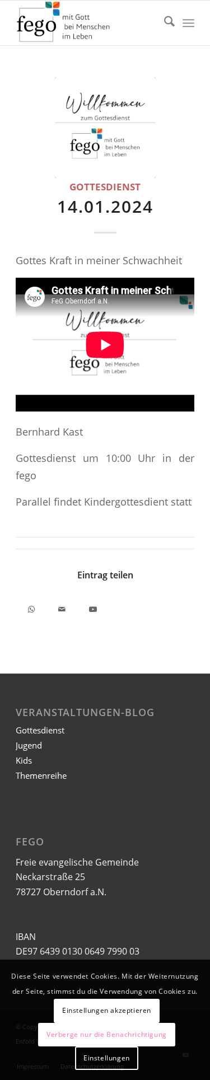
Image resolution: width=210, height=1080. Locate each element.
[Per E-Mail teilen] (61, 607)
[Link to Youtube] (92, 607)
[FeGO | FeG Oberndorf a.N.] (87, 23)
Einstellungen (106, 1058)
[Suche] (164, 23)
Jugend (29, 745)
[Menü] (188, 23)
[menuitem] (164, 23)
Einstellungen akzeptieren (106, 1010)
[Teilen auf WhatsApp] (31, 607)
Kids (24, 760)
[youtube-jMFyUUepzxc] (105, 127)
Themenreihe (41, 775)
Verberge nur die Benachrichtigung (106, 1034)
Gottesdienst (105, 186)
